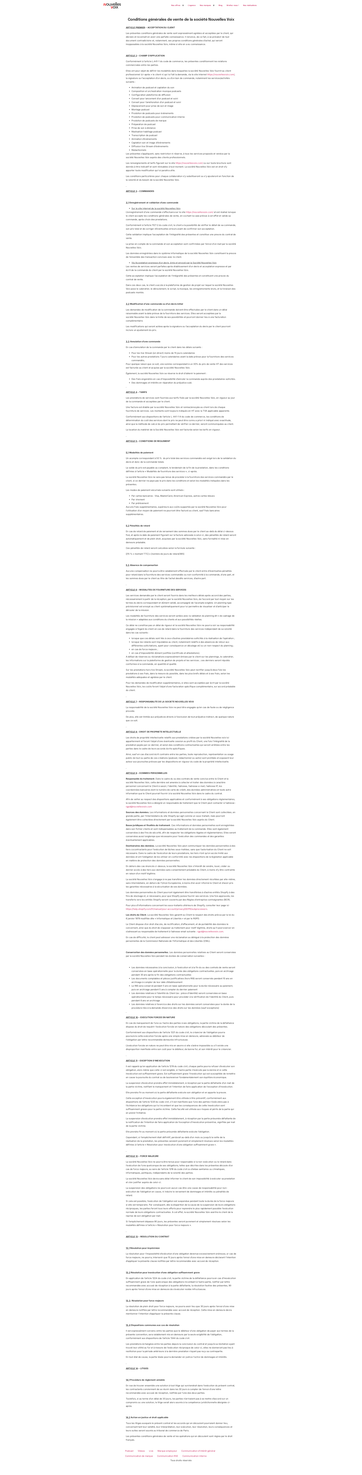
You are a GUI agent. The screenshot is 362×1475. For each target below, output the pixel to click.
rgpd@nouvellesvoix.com (139, 806)
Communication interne (194, 1456)
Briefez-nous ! (233, 5)
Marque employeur (167, 1451)
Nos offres (175, 5)
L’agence (192, 5)
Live (151, 1451)
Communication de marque (139, 1456)
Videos (141, 1451)
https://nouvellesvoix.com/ (220, 74)
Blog (220, 5)
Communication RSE (167, 1456)
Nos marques (205, 5)
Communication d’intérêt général (198, 1451)
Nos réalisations (250, 5)
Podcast (129, 1451)
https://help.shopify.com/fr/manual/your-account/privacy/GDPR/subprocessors (166, 909)
